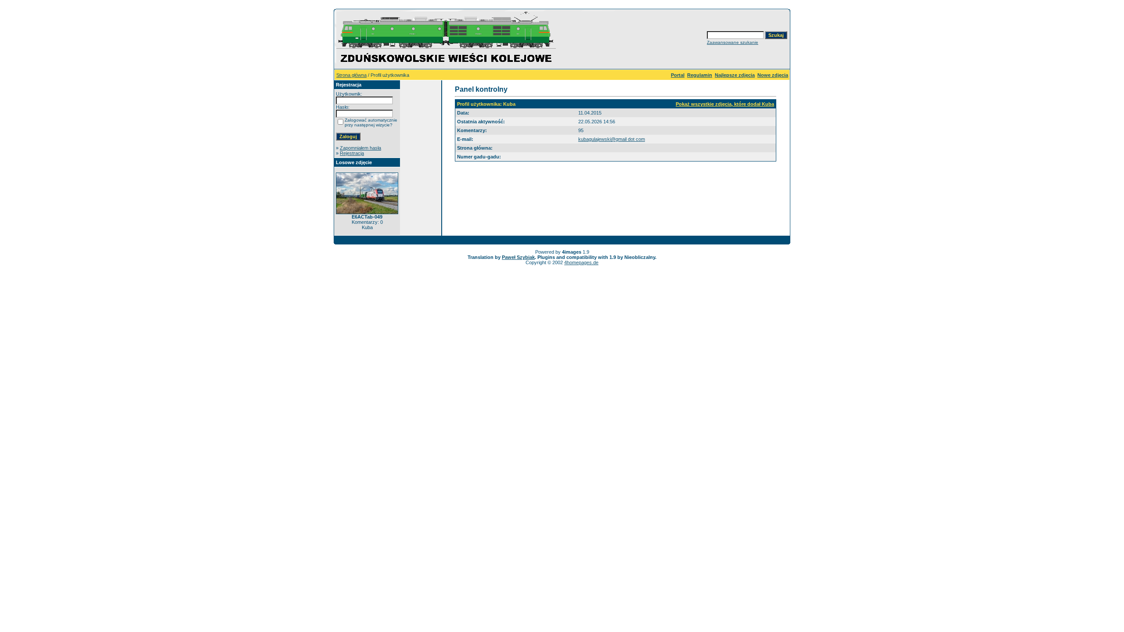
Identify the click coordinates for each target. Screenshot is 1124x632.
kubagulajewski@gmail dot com (611, 139)
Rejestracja (352, 153)
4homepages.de (581, 262)
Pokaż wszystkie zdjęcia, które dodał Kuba (725, 104)
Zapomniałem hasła (360, 148)
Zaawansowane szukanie (732, 42)
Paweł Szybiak (518, 257)
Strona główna (351, 75)
